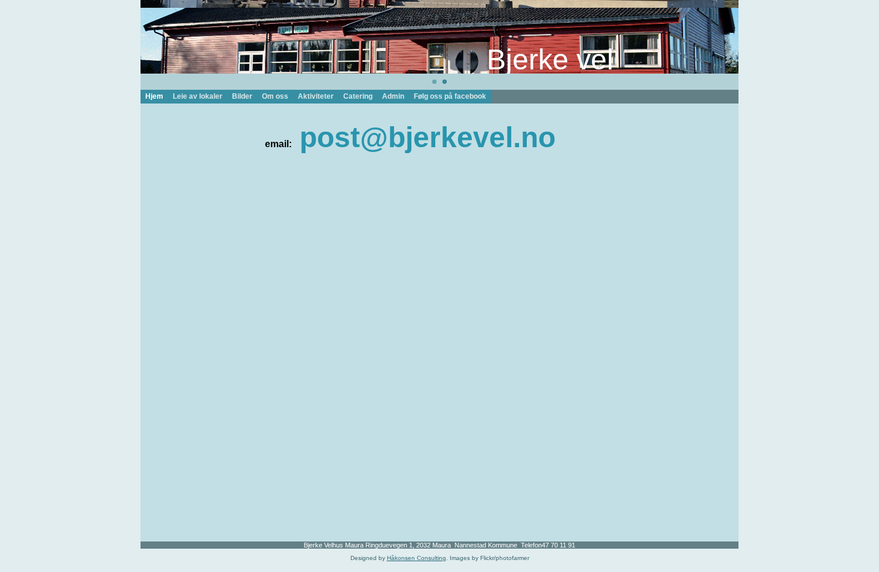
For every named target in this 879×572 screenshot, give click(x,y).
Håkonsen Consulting (416, 558)
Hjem (154, 96)
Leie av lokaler (197, 96)
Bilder (242, 96)
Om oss (275, 96)
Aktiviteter (316, 96)
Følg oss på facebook (450, 96)
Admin (393, 96)
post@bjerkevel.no (428, 137)
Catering (358, 96)
